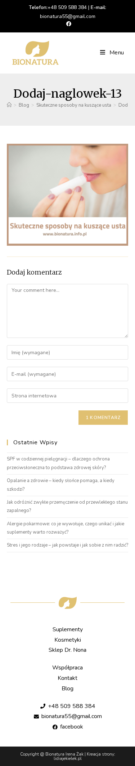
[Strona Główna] (9, 105)
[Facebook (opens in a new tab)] (67, 24)
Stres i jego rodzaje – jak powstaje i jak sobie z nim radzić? (67, 545)
